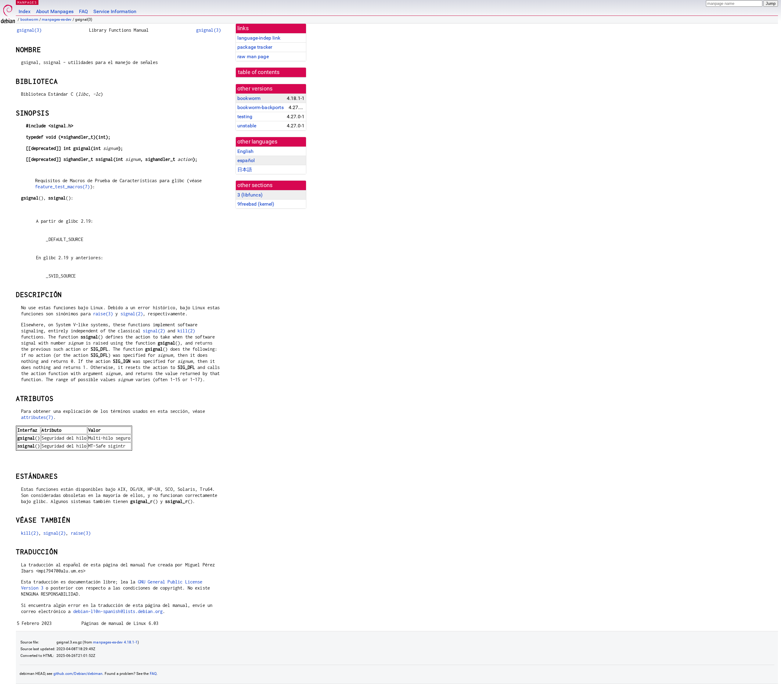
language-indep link (258, 38)
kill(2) (186, 330)
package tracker (254, 47)
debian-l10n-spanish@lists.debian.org (118, 611)
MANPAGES (27, 2)
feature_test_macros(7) (62, 186)
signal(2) (132, 313)
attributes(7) (37, 417)
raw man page (253, 56)
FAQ (83, 11)
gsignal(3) (29, 30)
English (245, 151)
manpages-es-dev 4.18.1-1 (115, 642)
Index (25, 11)
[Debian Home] (8, 12)
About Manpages (55, 11)
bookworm (29, 19)
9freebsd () (256, 204)
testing (244, 116)
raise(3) (103, 313)
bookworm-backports (260, 107)
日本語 (244, 169)
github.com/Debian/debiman (78, 674)
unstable (246, 126)
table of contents (259, 72)
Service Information (114, 11)
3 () (250, 195)
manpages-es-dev (56, 19)
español (246, 160)
